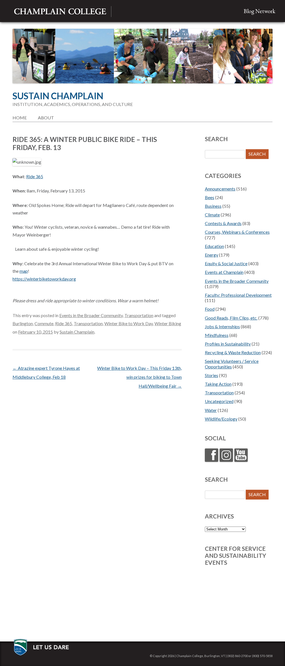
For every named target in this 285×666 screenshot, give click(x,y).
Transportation (138, 315)
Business (213, 206)
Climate (212, 214)
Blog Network (259, 11)
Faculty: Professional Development (238, 295)
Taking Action (218, 384)
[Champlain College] (60, 11)
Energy (211, 254)
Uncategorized (219, 401)
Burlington (23, 323)
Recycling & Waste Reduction (233, 352)
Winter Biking (167, 323)
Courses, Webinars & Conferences (237, 232)
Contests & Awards (223, 223)
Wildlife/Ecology (221, 418)
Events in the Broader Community (91, 315)
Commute (44, 323)
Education (214, 246)
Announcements (220, 188)
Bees (209, 197)
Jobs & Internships (222, 326)
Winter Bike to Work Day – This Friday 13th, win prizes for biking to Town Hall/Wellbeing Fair (139, 376)
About (46, 117)
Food (210, 309)
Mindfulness (217, 335)
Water (211, 410)
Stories (211, 375)
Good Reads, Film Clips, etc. (231, 317)
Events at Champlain (224, 272)
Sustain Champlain (58, 96)
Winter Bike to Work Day (128, 323)
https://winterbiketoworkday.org (44, 278)
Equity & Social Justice (226, 263)
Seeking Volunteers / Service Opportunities (232, 363)
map (23, 271)
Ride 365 (34, 176)
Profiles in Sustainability (228, 343)
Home (20, 117)
